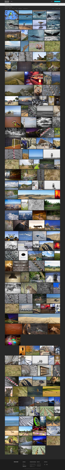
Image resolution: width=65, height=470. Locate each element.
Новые (59, 8)
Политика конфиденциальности (32, 466)
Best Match (57, 8)
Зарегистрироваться (57, 1)
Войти (51, 1)
